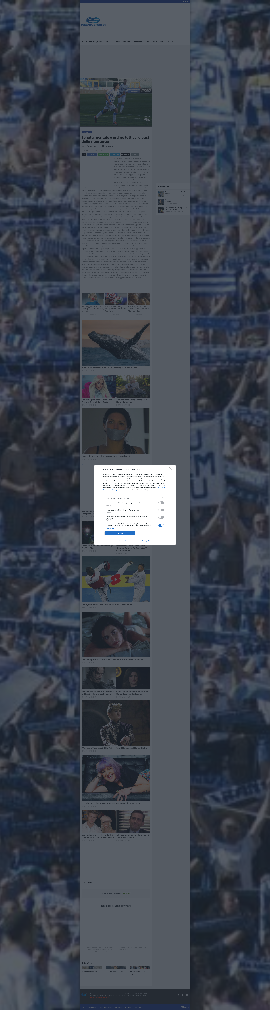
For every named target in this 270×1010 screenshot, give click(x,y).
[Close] (171, 469)
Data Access (135, 541)
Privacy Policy (147, 541)
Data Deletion (123, 541)
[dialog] (135, 505)
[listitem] (135, 498)
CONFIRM (120, 533)
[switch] (161, 502)
